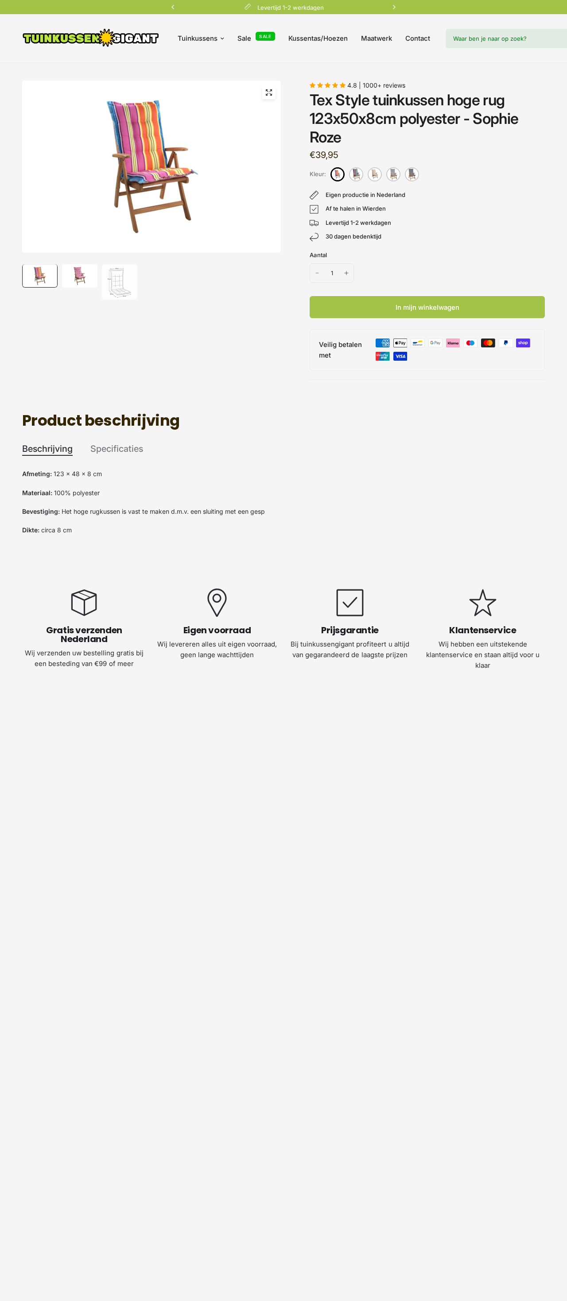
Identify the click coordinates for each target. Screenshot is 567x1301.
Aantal (318, 254)
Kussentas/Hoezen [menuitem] (318, 38)
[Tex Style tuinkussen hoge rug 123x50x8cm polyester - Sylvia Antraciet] (393, 174)
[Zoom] (269, 92)
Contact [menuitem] (417, 38)
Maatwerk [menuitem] (376, 38)
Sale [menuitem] (244, 38)
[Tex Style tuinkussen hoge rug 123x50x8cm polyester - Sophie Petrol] (356, 174)
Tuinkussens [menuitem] (197, 38)
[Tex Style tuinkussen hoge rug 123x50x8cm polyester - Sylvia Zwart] (412, 174)
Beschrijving (47, 448)
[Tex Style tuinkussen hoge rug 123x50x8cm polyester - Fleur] (375, 174)
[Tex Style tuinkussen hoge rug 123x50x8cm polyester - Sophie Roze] (337, 174)
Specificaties (116, 448)
